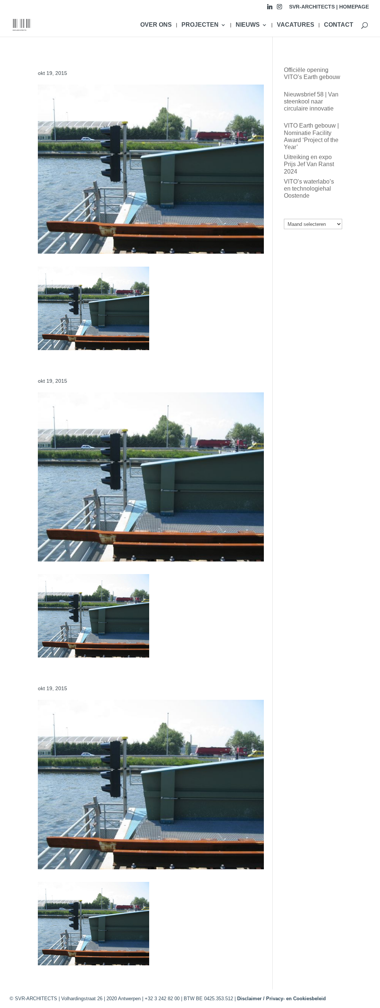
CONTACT (338, 25)
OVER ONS (156, 25)
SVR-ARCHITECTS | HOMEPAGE (329, 7)
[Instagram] (279, 8)
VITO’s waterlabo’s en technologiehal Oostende (309, 188)
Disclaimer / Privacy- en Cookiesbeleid (281, 998)
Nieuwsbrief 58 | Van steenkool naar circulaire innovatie (311, 101)
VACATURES (295, 25)
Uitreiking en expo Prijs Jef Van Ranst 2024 (309, 164)
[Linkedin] (270, 8)
